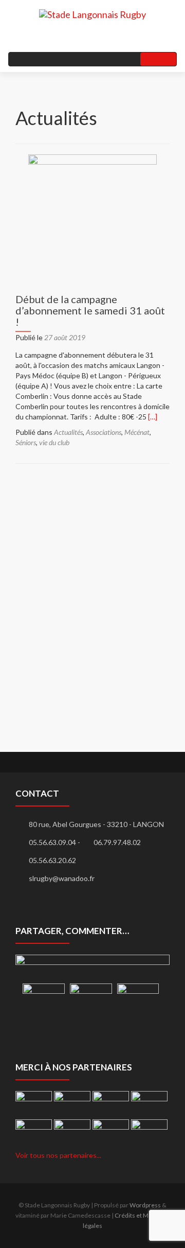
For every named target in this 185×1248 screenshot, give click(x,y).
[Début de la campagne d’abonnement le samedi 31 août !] (92, 217)
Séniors (25, 442)
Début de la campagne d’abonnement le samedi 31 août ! (90, 310)
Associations (103, 432)
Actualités (68, 432)
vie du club (54, 442)
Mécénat (137, 432)
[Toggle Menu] (158, 59)
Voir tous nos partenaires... (58, 1155)
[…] (152, 416)
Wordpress (145, 1205)
